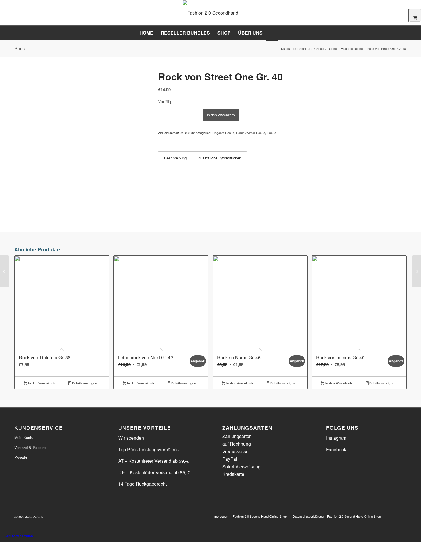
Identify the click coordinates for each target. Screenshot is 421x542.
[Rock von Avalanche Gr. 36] (416, 271)
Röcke (271, 132)
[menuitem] (146, 33)
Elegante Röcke (223, 132)
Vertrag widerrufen (18, 535)
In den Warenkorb (221, 114)
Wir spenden (131, 438)
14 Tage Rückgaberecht (142, 483)
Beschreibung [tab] (175, 158)
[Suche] (282, 33)
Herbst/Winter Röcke (250, 132)
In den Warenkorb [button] (41, 383)
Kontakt (20, 457)
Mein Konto (23, 437)
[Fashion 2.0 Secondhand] (210, 12)
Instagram (336, 438)
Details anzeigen (84, 383)
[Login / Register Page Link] (272, 33)
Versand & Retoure (30, 447)
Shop (19, 48)
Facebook (336, 449)
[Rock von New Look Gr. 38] (4, 271)
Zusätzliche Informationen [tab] (219, 158)
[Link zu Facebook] (393, 516)
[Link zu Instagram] (402, 516)
